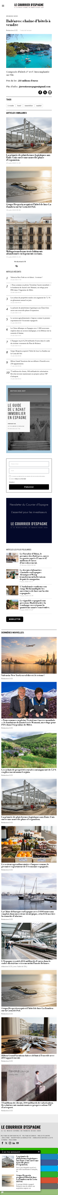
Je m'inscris (29, 632)
